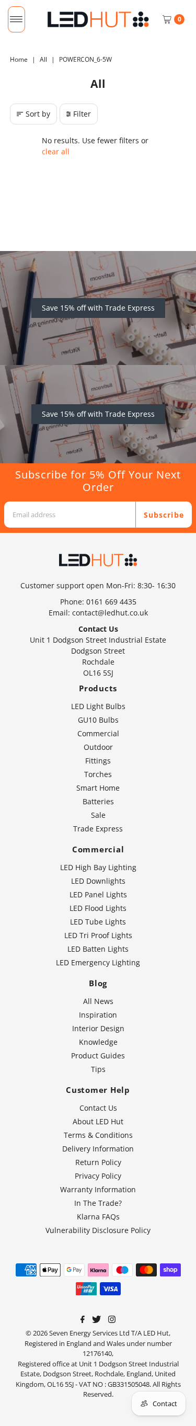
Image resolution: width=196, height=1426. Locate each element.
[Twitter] (96, 1320)
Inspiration (98, 1015)
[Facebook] (82, 1320)
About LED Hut (98, 1121)
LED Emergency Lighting (98, 962)
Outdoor (98, 747)
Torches (98, 774)
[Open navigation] (16, 19)
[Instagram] (112, 1320)
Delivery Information (98, 1149)
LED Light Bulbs (98, 706)
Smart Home (98, 788)
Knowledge (98, 1042)
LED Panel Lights (98, 894)
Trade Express (98, 829)
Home (19, 59)
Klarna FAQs (98, 1217)
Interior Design (98, 1028)
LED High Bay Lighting (98, 867)
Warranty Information (98, 1189)
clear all (56, 151)
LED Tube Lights (98, 922)
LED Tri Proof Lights (98, 935)
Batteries (98, 801)
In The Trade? (98, 1203)
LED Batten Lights (98, 949)
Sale (98, 815)
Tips (98, 1069)
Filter (82, 114)
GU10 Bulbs (98, 720)
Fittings (98, 761)
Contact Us (98, 1108)
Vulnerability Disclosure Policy (98, 1230)
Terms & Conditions (98, 1135)
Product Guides (98, 1055)
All (43, 59)
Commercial (98, 733)
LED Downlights (98, 881)
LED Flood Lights (98, 908)
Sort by (38, 114)
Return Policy (98, 1162)
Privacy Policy (98, 1176)
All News (98, 1001)
